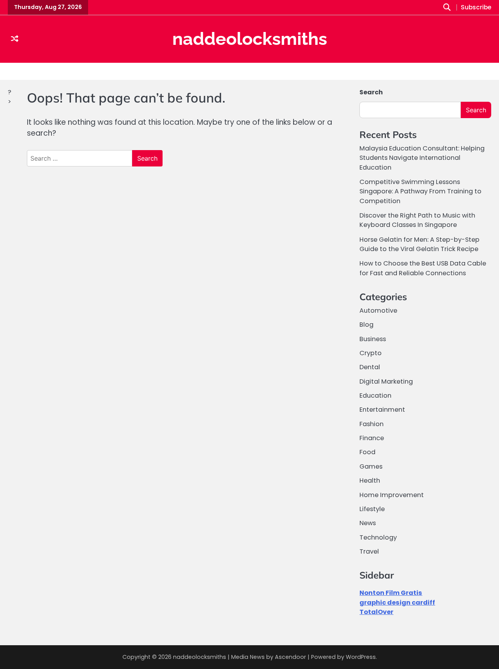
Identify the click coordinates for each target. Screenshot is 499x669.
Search (371, 92)
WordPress (361, 657)
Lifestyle (372, 508)
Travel (369, 551)
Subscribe (476, 7)
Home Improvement (391, 494)
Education (375, 395)
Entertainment (382, 409)
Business (372, 338)
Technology (378, 537)
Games (370, 466)
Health (369, 480)
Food (367, 452)
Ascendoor (290, 657)
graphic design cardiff (397, 602)
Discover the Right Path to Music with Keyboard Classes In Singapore (417, 220)
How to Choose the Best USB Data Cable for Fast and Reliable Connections (422, 268)
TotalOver (376, 611)
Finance (371, 438)
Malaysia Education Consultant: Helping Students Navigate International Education (422, 158)
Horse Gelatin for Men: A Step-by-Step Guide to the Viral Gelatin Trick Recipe (419, 244)
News (367, 523)
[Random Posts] (14, 39)
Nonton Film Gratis (390, 592)
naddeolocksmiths (249, 38)
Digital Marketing (386, 381)
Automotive (378, 310)
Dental (369, 367)
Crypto (370, 353)
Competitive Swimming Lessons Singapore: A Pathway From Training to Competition (420, 191)
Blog (366, 324)
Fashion (371, 423)
